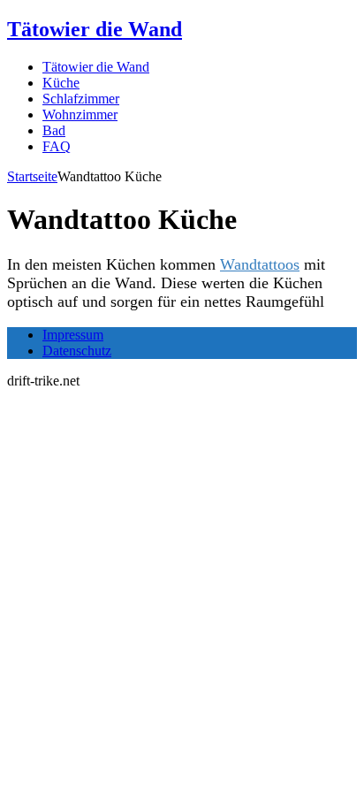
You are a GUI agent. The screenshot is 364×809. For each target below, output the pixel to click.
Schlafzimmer (80, 98)
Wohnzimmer (80, 114)
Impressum (72, 334)
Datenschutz (76, 350)
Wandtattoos (260, 264)
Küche (61, 82)
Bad (53, 130)
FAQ (56, 146)
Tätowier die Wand (95, 66)
